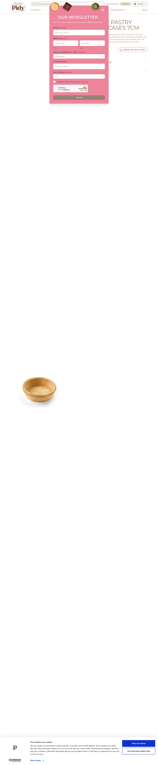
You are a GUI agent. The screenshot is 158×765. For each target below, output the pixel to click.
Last (81, 48)
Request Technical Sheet (134, 50)
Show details (35, 760)
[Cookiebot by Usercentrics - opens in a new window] (15, 760)
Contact (125, 4)
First (54, 48)
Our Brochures (112, 4)
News (144, 10)
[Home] (18, 7)
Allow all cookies (139, 743)
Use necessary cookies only (138, 751)
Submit (79, 98)
